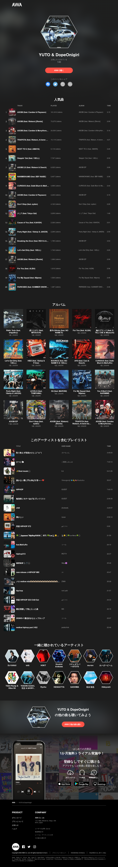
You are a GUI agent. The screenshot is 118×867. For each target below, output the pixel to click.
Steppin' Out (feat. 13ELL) (28, 158)
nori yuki (65, 590)
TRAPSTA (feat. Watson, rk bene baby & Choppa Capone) (42, 139)
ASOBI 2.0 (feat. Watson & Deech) (32, 167)
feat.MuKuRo (22, 544)
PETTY (64, 554)
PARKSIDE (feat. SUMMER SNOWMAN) (34, 287)
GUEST (64, 489)
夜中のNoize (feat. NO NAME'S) (59, 331)
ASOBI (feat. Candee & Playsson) (31, 112)
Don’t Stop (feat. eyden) (27, 204)
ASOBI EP (82, 167)
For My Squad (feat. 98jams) (29, 277)
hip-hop (19, 590)
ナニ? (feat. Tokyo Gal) (27, 213)
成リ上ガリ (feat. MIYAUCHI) (36, 331)
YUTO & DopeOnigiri (25, 802)
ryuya (64, 517)
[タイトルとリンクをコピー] (62, 84)
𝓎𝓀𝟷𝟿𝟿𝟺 (64, 526)
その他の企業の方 (40, 838)
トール (64, 544)
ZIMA (63, 581)
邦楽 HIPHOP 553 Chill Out (27, 599)
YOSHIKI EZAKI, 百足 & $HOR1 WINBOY (28, 688)
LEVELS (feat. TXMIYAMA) (36, 392)
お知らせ (15, 825)
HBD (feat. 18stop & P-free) (36, 361)
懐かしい (20, 517)
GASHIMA (74, 687)
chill (18, 507)
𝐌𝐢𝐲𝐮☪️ (64, 563)
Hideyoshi (106, 687)
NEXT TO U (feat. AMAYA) (28, 149)
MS (63, 609)
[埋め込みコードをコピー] (70, 84)
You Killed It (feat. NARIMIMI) (104, 392)
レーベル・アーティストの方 (44, 835)
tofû (27, 665)
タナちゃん (66, 452)
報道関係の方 (39, 832)
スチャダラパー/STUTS (74, 665)
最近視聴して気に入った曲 (27, 609)
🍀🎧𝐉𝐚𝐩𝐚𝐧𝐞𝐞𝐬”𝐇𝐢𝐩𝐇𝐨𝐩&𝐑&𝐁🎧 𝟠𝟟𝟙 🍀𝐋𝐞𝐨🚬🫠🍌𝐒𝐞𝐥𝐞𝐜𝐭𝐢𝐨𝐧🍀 (42, 535)
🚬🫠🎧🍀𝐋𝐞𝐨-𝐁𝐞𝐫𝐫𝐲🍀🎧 (71, 535)
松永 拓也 (90, 687)
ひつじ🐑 (20, 462)
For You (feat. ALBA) (26, 268)
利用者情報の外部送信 (78, 853)
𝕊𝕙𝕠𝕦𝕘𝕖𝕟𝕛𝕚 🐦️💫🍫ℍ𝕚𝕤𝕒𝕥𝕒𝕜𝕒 (73, 480)
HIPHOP (19, 489)
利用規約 (45, 853)
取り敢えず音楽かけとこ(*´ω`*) (29, 452)
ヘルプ (14, 829)
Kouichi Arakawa (59, 665)
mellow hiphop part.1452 (26, 627)
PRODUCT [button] (17, 812)
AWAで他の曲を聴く (73, 724)
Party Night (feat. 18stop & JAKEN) (32, 231)
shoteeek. (65, 508)
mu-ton (90, 665)
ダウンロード (17, 818)
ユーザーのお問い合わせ (42, 829)
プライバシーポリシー (59, 853)
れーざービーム (106, 665)
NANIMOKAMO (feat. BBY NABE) (31, 176)
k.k (63, 471)
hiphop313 (20, 553)
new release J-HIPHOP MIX (27, 572)
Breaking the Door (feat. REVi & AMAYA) (34, 241)
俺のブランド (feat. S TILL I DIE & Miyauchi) (104, 331)
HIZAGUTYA (59, 687)
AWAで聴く (59, 70)
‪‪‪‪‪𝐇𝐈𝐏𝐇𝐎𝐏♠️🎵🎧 (23, 563)
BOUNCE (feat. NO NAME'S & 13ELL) (59, 361)
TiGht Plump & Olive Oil (12, 686)
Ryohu (43, 687)
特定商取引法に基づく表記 (97, 853)
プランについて (17, 821)
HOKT (43, 665)
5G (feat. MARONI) (59, 391)
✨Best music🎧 (23, 471)
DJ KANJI (12, 665)
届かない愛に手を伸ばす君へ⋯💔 (30, 480)
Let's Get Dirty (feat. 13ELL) (29, 250)
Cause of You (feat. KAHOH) (29, 222)
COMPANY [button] (40, 812)
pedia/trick (65, 627)
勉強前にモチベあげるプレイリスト (31, 498)
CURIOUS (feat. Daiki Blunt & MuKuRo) (34, 185)
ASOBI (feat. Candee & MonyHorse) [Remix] (36, 130)
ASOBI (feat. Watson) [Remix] (30, 121)
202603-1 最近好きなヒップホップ (30, 618)
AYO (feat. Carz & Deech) (81, 361)
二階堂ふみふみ (67, 462)
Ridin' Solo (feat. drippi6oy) (13, 331)
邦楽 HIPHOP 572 (23, 526)
